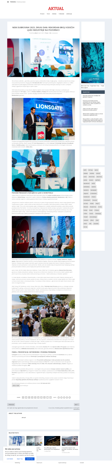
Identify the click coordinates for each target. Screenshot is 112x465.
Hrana (54, 14)
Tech (48, 14)
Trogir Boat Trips (94, 85)
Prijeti (97, 203)
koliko (91, 180)
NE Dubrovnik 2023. (45, 383)
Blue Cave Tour (85, 85)
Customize (10, 459)
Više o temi (16, 385)
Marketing (17, 462)
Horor (98, 173)
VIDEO (85, 223)
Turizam (61, 14)
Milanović (87, 183)
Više (90, 223)
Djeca (96, 170)
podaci (94, 197)
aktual (36, 33)
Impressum (39, 462)
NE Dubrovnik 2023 (37, 82)
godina (92, 173)
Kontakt (82, 462)
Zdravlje (69, 14)
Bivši (85, 170)
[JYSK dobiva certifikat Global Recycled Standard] (17, 441)
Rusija (85, 210)
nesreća (86, 190)
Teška (85, 213)
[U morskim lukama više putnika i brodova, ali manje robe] (70, 441)
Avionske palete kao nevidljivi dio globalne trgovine (91, 96)
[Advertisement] (93, 31)
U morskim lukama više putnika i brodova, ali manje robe (70, 449)
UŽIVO (92, 220)
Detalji (91, 170)
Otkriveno (93, 193)
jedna (85, 180)
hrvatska (91, 176)
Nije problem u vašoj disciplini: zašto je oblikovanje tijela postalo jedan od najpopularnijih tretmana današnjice (93, 120)
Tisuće (91, 213)
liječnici (97, 180)
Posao (42, 14)
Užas (97, 220)
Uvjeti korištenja (62, 462)
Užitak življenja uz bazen (23, 2)
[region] (20, 454)
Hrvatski (99, 176)
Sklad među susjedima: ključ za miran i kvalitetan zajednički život (93, 114)
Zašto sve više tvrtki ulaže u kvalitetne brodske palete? (90, 109)
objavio (86, 193)
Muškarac (87, 187)
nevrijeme (93, 190)
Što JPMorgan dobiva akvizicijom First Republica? (52, 448)
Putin (100, 207)
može (93, 183)
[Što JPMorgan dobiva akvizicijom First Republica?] (52, 441)
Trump (86, 217)
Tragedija (98, 213)
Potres (86, 203)
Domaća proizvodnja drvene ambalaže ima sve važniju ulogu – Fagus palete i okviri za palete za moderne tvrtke (92, 103)
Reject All (20, 459)
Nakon (94, 187)
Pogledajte (87, 200)
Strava (97, 210)
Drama (86, 173)
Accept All (30, 459)
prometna (93, 207)
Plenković (87, 197)
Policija (94, 200)
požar (91, 203)
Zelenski (96, 223)
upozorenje (93, 217)
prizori (86, 207)
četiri (85, 227)
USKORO (86, 220)
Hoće (85, 176)
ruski (90, 210)
